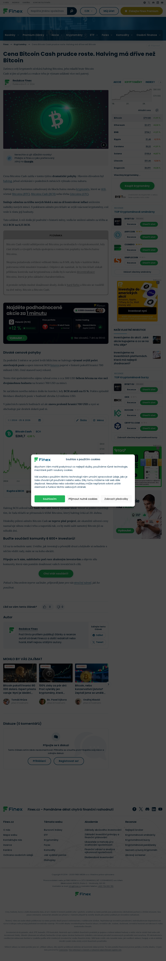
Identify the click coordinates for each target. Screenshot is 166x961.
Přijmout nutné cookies (83, 498)
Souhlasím (50, 498)
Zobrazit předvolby (116, 498)
